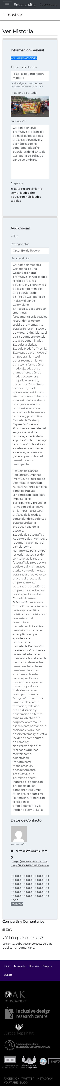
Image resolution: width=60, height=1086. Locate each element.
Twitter (27, 1078)
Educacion (18, 196)
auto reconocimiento (28, 188)
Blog (24, 1082)
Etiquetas (17, 183)
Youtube (11, 1082)
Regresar (17, 904)
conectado (39, 943)
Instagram (44, 1078)
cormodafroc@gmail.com (31, 850)
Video (14, 236)
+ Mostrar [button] (12, 15)
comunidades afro (23, 192)
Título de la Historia (24, 67)
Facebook (11, 1078)
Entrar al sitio (25, 5)
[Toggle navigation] (7, 4)
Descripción (18, 121)
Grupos (47, 966)
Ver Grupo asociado (24, 58)
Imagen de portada (23, 92)
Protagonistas (20, 244)
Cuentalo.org (48, 4)
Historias (34, 966)
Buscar (8, 974)
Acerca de (20, 966)
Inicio (7, 966)
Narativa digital (20, 258)
